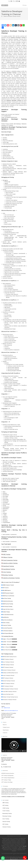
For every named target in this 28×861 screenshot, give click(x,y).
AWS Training (6, 554)
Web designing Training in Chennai (10, 688)
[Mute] (23, 751)
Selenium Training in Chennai (9, 670)
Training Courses (6, 727)
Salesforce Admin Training (10, 563)
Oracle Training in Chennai (8, 675)
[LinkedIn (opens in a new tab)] (17, 1)
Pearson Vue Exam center (8, 694)
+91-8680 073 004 (7, 766)
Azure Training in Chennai (8, 662)
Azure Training (6, 818)
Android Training (6, 821)
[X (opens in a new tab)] (9, 1)
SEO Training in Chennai (8, 686)
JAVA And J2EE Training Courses (9, 656)
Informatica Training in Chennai (9, 699)
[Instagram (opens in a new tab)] (15, 1)
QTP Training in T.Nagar (6, 779)
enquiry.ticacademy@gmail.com (11, 710)
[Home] (1, 16)
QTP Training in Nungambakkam (7, 777)
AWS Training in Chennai (8, 659)
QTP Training (5, 805)
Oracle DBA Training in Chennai (9, 691)
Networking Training (7, 813)
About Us (5, 724)
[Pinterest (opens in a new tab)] (13, 1)
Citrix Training (7, 572)
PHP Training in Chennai (8, 678)
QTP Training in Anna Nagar (7, 782)
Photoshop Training (7, 816)
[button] (14, 745)
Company (4, 722)
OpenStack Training (8, 566)
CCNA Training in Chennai (8, 664)
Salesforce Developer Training (11, 578)
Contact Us (5, 732)
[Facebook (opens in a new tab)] (11, 1)
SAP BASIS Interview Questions (7, 773)
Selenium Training (6, 826)
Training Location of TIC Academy (8, 713)
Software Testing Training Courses (10, 696)
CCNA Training (6, 808)
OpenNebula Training (9, 569)
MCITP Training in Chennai (8, 683)
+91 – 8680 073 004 (5, 707)
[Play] (3, 751)
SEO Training (5, 824)
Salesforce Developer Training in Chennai (12, 16)
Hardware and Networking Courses (10, 672)
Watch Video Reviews (7, 649)
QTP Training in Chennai (8, 667)
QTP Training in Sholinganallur (7, 775)
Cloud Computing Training (10, 560)
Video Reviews (6, 730)
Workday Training (8, 575)
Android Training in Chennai (9, 680)
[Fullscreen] (25, 751)
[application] (14, 745)
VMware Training (7, 557)
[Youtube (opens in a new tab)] (19, 1)
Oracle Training (6, 810)
